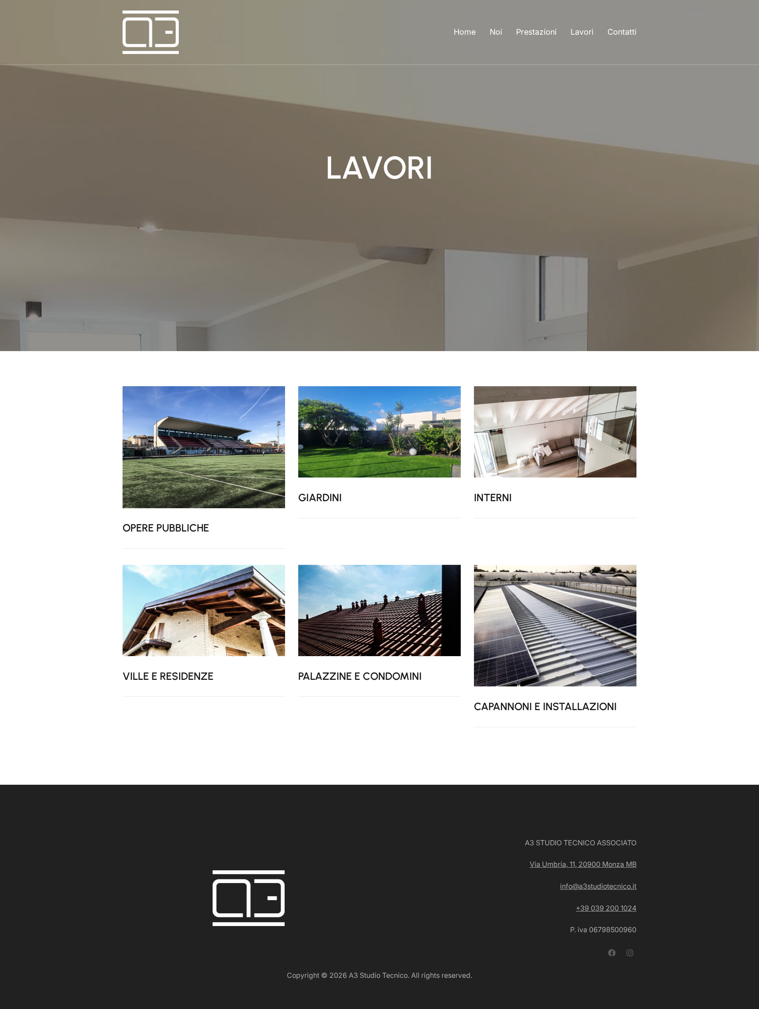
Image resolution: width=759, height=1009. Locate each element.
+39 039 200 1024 (606, 908)
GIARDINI (320, 497)
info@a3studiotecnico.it (598, 886)
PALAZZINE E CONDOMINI (360, 676)
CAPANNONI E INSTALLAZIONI (545, 706)
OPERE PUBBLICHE (166, 527)
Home (465, 31)
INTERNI (493, 497)
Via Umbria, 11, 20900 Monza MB (583, 864)
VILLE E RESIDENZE (168, 676)
